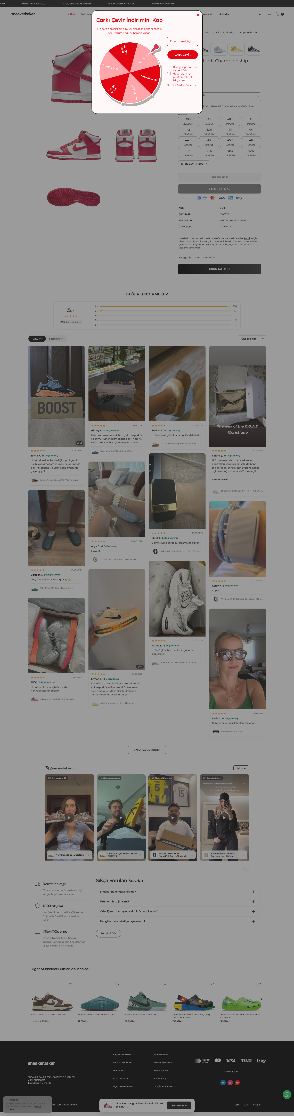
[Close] (198, 15)
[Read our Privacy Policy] (196, 85)
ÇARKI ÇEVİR (183, 54)
